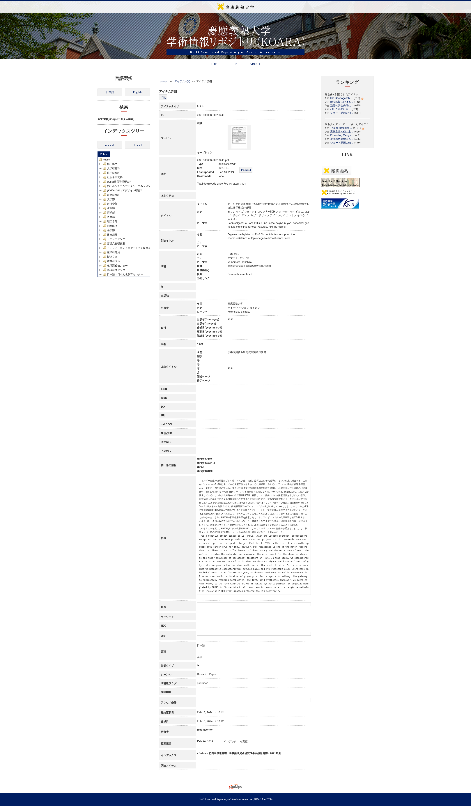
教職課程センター (117, 265)
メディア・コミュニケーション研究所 (129, 247)
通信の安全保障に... (341, 105)
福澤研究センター (117, 269)
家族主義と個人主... (341, 131)
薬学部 (111, 230)
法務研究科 (113, 194)
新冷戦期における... (341, 101)
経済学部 (112, 203)
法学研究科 (113, 172)
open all (109, 145)
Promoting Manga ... (342, 135)
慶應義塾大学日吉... (341, 139)
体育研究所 (113, 261)
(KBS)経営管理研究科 (119, 181)
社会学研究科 (115, 177)
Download (246, 170)
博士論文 (112, 163)
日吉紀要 (112, 234)
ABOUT (255, 64)
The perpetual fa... (341, 128)
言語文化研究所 (116, 243)
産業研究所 (113, 252)
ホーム (163, 81)
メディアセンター (117, 239)
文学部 (111, 199)
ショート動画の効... (341, 112)
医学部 (111, 216)
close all (137, 145)
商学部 (111, 212)
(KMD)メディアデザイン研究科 (125, 190)
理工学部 (112, 221)
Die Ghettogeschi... (341, 98)
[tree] (124, 217)
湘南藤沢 (112, 225)
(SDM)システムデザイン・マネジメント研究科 (134, 186)
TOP (214, 64)
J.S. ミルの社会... (340, 109)
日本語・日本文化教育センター (125, 274)
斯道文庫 (112, 256)
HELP (233, 64)
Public (103, 154)
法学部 (111, 208)
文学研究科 (113, 168)
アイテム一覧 (182, 81)
